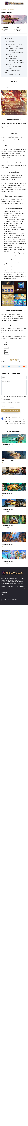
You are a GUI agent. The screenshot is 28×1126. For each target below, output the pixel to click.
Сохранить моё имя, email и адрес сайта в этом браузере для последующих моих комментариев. (14, 398)
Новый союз (12, 50)
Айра (5, 342)
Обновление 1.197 (7, 509)
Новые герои (10, 41)
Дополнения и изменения (14, 44)
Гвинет (11, 316)
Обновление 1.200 (8, 461)
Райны (11, 330)
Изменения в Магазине (15, 60)
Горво (6, 352)
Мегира (6, 354)
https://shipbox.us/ (16, 187)
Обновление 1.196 (7, 525)
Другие (3, 594)
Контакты (4, 592)
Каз (5, 350)
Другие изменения (14, 74)
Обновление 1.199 (7, 477)
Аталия (6, 346)
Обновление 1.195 (7, 544)
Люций (6, 348)
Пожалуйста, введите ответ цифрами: (12, 402)
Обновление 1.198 (7, 493)
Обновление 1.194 (7, 561)
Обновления (7, 20)
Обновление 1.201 (7, 444)
